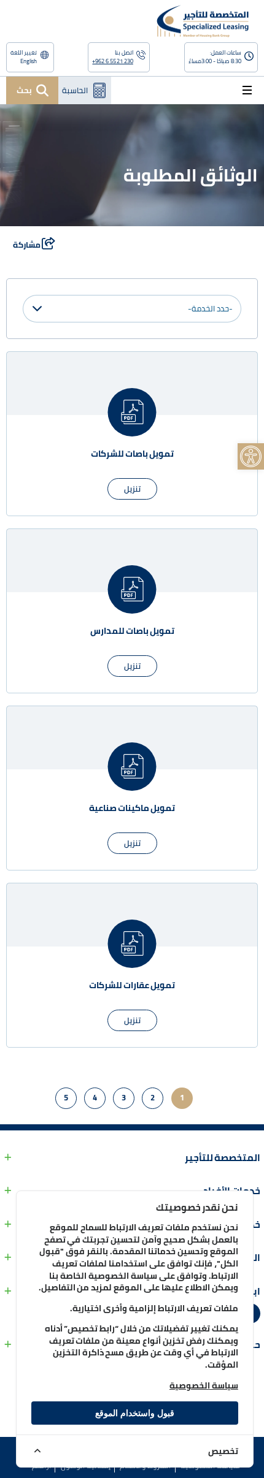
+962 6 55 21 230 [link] (112, 61)
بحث (24, 90)
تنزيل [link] (132, 488)
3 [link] (124, 1097)
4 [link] (95, 1097)
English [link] (28, 61)
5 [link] (66, 1097)
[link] (251, 456)
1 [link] (182, 1097)
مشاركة (27, 244)
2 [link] (152, 1097)
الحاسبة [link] (75, 90)
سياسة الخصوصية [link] (203, 1385)
